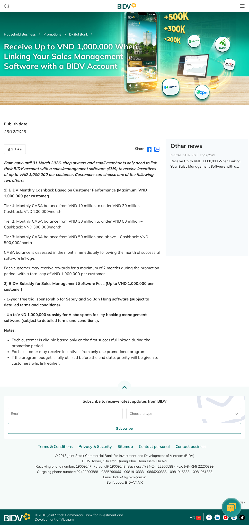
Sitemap (125, 446)
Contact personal (154, 446)
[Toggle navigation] (242, 6)
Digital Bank (78, 34)
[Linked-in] (217, 517)
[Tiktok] (242, 517)
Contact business (191, 446)
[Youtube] (226, 517)
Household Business (20, 34)
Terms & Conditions (55, 446)
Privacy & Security (95, 446)
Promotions (52, 34)
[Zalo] (234, 517)
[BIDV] (17, 517)
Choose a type (141, 413)
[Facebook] (209, 517)
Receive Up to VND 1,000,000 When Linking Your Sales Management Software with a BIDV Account (205, 164)
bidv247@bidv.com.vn (129, 477)
